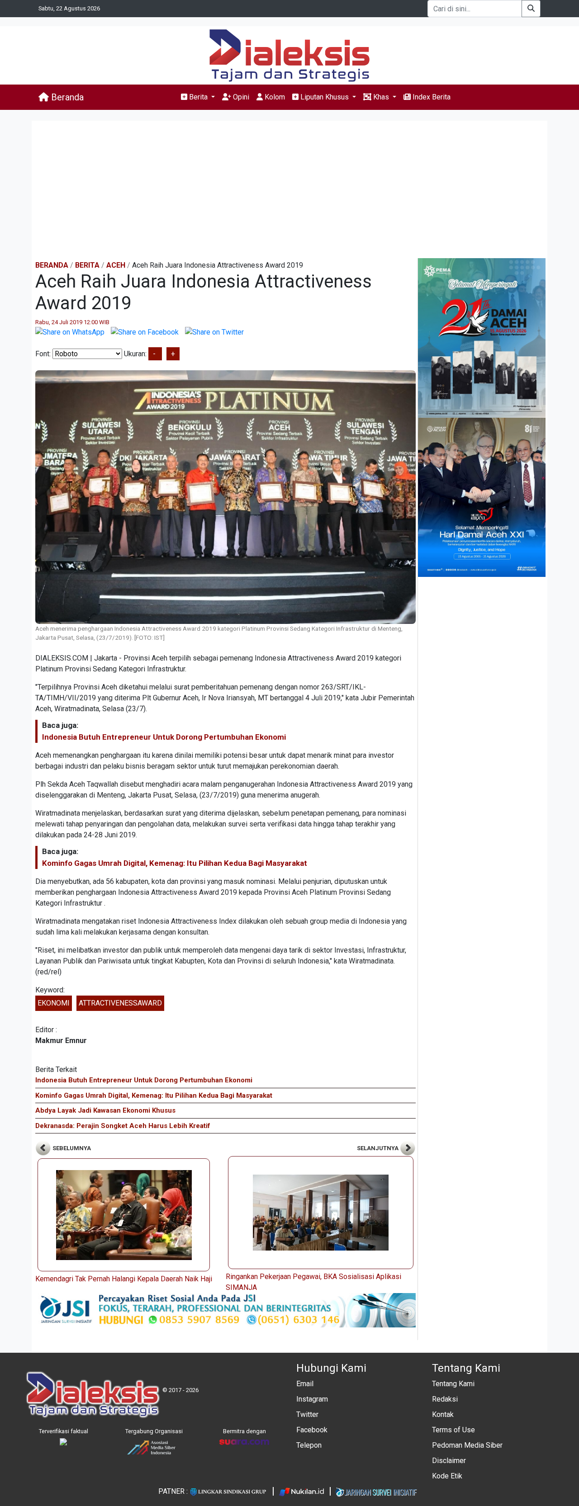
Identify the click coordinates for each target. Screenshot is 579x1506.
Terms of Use (453, 1430)
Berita (87, 265)
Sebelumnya (71, 1148)
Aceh (115, 265)
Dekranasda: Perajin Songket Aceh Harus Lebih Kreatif (122, 1126)
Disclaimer (449, 1460)
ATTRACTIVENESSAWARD (120, 1003)
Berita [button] (198, 97)
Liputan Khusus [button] (325, 97)
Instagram (312, 1399)
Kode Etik (447, 1476)
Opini (240, 97)
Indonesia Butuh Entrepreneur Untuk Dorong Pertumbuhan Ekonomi (164, 736)
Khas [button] (381, 97)
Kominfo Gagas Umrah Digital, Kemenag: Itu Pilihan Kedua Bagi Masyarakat (174, 863)
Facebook (311, 1430)
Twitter (307, 1414)
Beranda (66, 97)
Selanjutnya (378, 1148)
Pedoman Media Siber (467, 1445)
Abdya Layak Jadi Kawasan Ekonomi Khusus (105, 1110)
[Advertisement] (289, 190)
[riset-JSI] (225, 1309)
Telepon (309, 1445)
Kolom (274, 97)
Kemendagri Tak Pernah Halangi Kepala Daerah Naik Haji (123, 1279)
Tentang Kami (453, 1383)
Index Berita (431, 97)
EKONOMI (54, 1003)
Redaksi (445, 1399)
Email (304, 1383)
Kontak (443, 1414)
